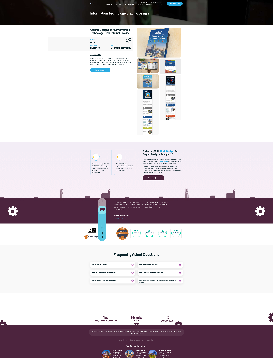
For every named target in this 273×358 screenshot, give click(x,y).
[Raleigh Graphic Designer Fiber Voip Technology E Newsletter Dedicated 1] (170, 98)
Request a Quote (175, 3)
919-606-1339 (145, 2)
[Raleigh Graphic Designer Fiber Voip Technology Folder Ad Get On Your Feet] (147, 81)
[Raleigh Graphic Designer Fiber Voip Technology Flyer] (170, 66)
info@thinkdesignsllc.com (156, 2)
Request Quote (100, 70)
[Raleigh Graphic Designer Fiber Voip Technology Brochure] (147, 66)
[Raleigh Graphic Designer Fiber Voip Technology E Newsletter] (147, 112)
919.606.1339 (167, 321)
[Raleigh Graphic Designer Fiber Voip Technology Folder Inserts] (159, 42)
